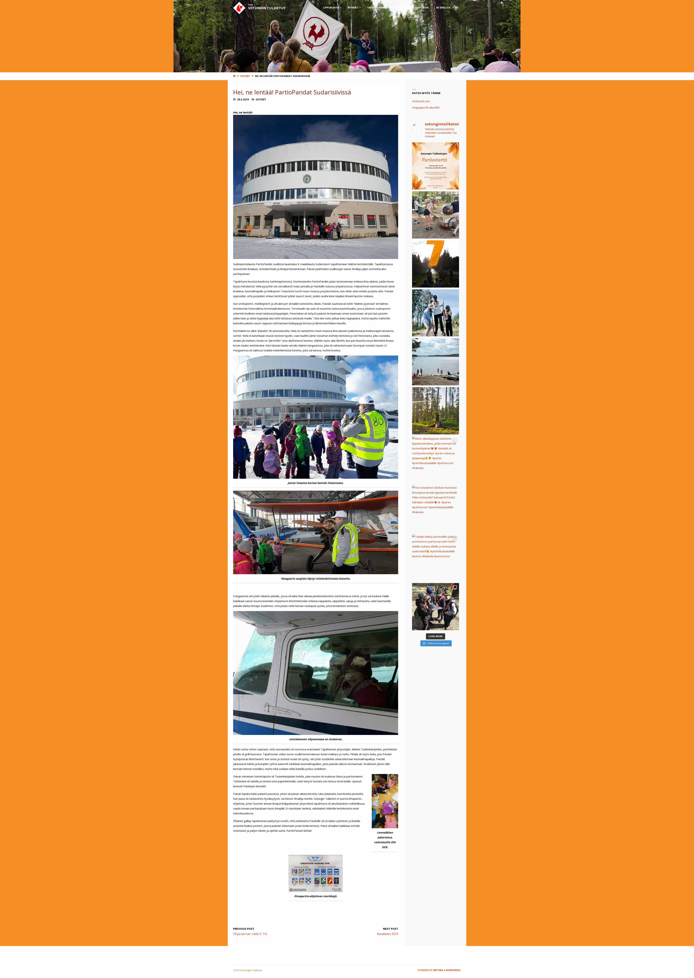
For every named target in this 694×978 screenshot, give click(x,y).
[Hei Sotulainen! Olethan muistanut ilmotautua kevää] (435, 508)
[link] (457, 7)
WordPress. (453, 970)
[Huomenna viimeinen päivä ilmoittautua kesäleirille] (435, 215)
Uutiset (245, 76)
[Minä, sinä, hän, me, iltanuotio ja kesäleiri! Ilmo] (435, 264)
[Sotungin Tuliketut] (239, 7)
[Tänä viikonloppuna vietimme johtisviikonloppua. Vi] (435, 410)
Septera (438, 970)
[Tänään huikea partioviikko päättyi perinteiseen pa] (435, 557)
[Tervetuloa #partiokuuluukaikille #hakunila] (435, 166)
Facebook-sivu (421, 101)
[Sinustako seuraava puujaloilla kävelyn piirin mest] (435, 313)
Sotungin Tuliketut (267, 8)
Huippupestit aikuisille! (426, 107)
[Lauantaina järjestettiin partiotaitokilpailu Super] (435, 606)
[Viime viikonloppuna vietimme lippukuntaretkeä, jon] (435, 459)
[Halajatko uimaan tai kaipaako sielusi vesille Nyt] (435, 361)
